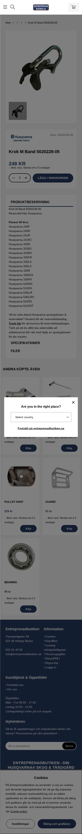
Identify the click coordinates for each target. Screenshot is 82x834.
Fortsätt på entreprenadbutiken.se (41, 428)
